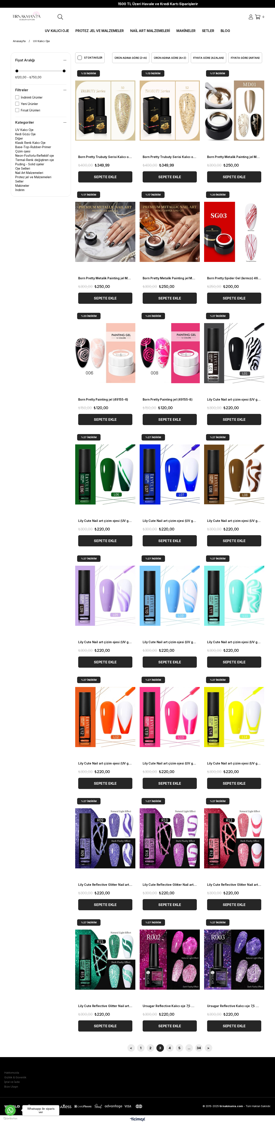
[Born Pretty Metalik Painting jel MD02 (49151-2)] (105, 232)
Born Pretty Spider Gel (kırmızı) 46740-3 (234, 278)
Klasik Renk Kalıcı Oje (30, 142)
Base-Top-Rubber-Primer (33, 147)
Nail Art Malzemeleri (29, 173)
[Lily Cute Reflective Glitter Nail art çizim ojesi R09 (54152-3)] (105, 838)
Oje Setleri (22, 168)
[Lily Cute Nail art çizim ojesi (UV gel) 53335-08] (234, 474)
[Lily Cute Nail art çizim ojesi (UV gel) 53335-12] (105, 717)
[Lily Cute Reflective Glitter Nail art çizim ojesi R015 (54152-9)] (105, 960)
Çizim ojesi (22, 151)
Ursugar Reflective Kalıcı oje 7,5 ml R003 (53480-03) (234, 1006)
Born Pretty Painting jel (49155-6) (103, 399)
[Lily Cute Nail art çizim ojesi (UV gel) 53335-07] (170, 474)
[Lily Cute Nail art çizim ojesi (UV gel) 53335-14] (234, 717)
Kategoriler (24, 122)
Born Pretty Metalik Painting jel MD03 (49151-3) (170, 278)
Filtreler (21, 90)
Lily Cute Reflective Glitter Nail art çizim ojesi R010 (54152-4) (170, 884)
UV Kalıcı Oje (24, 130)
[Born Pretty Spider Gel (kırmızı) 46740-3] (234, 232)
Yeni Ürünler (29, 104)
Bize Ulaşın (11, 1086)
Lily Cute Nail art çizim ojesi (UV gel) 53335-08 (234, 521)
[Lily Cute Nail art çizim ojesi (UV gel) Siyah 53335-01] (234, 353)
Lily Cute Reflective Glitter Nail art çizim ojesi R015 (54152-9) (105, 1006)
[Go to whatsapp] (10, 1110)
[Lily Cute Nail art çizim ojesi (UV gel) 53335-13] (170, 717)
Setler (19, 181)
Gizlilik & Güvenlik (15, 1077)
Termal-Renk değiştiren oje (34, 160)
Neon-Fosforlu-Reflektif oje (34, 155)
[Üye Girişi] (251, 17)
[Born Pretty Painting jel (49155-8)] (170, 353)
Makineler (22, 185)
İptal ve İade (12, 1081)
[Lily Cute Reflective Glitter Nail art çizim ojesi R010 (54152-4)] (170, 838)
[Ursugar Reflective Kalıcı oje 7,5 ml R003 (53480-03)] (234, 960)
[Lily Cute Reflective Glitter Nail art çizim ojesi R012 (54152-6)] (234, 838)
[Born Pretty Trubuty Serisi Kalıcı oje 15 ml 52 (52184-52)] (170, 110)
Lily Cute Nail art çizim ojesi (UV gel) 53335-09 (105, 642)
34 (199, 1048)
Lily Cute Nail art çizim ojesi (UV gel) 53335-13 (170, 763)
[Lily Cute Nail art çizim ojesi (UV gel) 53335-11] (234, 596)
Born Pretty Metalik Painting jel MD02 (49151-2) (105, 278)
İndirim (19, 190)
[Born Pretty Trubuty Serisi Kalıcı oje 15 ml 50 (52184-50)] (105, 110)
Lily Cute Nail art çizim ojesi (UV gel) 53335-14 (234, 763)
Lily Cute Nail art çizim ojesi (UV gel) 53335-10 (170, 642)
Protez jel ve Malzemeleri (33, 177)
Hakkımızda (11, 1072)
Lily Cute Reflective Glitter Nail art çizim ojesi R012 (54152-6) (234, 884)
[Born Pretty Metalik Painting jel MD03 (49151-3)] (170, 232)
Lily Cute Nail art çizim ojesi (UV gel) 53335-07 (170, 521)
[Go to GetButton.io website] (10, 1118)
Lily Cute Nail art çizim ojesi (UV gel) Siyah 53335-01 (234, 399)
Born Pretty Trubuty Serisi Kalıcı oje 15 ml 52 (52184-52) (170, 157)
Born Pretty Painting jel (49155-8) (167, 399)
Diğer (19, 138)
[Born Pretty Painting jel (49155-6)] (105, 353)
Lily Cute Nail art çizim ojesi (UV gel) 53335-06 (105, 521)
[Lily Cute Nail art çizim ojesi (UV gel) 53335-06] (105, 474)
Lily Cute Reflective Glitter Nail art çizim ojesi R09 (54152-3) (105, 884)
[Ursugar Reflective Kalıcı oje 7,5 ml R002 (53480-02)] (170, 960)
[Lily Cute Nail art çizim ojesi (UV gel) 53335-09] (105, 596)
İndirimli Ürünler (32, 97)
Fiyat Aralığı (25, 60)
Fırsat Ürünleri (30, 110)
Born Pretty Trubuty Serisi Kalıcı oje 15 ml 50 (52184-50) (105, 157)
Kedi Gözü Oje (25, 134)
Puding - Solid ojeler (29, 164)
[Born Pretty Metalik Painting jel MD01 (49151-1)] (234, 110)
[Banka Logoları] (74, 1106)
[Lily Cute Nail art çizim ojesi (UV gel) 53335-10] (170, 596)
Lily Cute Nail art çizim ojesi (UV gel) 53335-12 (105, 763)
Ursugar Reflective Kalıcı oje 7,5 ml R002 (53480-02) (170, 1006)
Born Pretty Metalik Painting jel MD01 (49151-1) (234, 157)
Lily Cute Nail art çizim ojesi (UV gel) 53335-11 (234, 642)
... (189, 1048)
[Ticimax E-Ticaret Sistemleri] (137, 1119)
